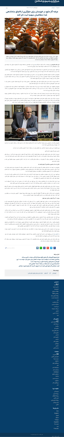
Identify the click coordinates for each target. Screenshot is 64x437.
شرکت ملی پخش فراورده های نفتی (35, 273)
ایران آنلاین (56, 398)
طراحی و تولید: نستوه (55, 436)
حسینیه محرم (56, 378)
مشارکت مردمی (55, 304)
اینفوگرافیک (56, 372)
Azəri (57, 418)
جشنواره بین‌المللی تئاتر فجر (56, 383)
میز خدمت (56, 307)
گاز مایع (46, 273)
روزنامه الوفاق (56, 396)
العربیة (57, 415)
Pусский (56, 424)
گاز (50, 273)
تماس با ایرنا (56, 287)
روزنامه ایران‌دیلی (55, 400)
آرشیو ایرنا (56, 289)
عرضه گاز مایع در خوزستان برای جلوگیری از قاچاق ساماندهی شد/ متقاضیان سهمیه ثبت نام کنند (32, 13)
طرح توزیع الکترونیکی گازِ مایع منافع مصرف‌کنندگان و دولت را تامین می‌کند (40, 257)
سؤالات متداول (55, 291)
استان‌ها (58, 7)
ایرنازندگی (56, 392)
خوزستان (53, 7)
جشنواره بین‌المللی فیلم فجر (56, 363)
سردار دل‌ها (56, 359)
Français (56, 429)
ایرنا (36, 64)
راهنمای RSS (55, 294)
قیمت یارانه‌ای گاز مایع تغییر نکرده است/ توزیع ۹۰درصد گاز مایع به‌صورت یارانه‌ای (39, 266)
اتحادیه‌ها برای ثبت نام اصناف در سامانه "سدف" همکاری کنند (44, 264)
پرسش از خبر (56, 370)
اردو (58, 426)
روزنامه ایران (56, 394)
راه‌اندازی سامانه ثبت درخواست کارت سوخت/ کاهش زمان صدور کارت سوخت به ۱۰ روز (38, 259)
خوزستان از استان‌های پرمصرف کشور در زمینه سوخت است (45, 262)
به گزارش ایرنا (56, 234)
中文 (57, 411)
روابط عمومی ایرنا (55, 296)
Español (56, 422)
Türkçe (57, 420)
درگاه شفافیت (55, 302)
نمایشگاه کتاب (55, 368)
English (56, 413)
